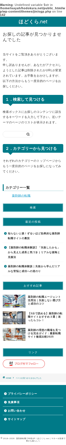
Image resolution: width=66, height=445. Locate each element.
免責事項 (14, 402)
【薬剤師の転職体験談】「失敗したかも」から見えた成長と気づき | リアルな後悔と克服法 (34, 252)
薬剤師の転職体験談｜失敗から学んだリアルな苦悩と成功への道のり (34, 269)
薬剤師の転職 (21, 195)
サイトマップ (16, 419)
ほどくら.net (33, 21)
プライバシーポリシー (22, 393)
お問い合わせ (16, 410)
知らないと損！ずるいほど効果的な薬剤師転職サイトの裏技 (34, 236)
